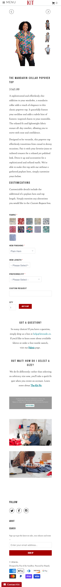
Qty (11, 302)
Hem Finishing (16, 245)
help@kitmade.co (42, 333)
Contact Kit (12, 584)
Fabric (12, 214)
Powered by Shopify (42, 565)
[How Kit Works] (30, 408)
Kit (17, 562)
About (12, 521)
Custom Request (18, 288)
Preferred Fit (16, 274)
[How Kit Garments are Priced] (30, 476)
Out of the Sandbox (26, 565)
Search (12, 528)
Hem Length (15, 259)
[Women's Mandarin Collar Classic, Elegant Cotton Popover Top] (25, 43)
